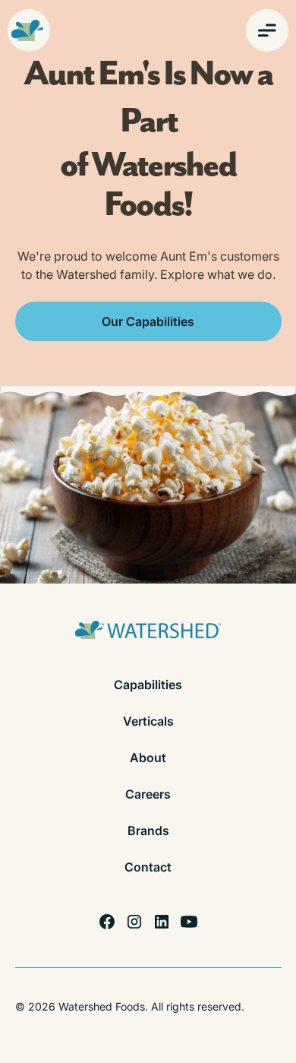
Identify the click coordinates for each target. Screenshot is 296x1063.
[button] (267, 30)
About (148, 757)
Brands (148, 830)
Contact (148, 867)
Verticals (148, 721)
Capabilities (148, 684)
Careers (148, 794)
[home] (29, 30)
